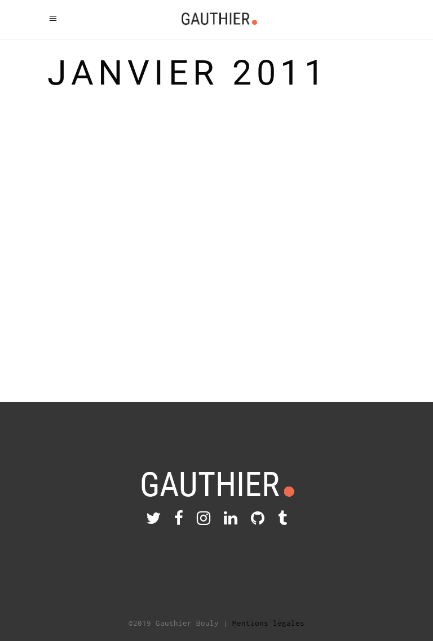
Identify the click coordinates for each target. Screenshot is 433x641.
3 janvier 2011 (310, 184)
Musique (135, 299)
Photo (371, 184)
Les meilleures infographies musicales (103, 153)
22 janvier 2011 (135, 284)
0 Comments (69, 328)
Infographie (86, 299)
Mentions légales (268, 622)
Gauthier (79, 284)
